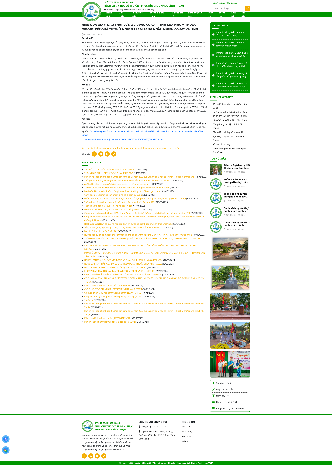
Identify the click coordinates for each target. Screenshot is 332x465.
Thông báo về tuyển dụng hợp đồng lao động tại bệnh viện (235, 195)
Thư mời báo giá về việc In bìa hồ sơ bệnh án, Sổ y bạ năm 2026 (232, 54)
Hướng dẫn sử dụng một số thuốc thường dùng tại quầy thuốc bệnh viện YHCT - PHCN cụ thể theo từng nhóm (138, 234)
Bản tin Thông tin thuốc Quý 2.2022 (101, 231)
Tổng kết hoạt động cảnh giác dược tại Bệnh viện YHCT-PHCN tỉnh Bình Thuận (122, 227)
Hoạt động (187, 431)
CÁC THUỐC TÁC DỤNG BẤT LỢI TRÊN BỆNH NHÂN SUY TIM (113, 289)
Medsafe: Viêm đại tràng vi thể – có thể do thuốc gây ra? (111, 209)
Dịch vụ (210, 14)
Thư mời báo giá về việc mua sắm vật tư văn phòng (230, 34)
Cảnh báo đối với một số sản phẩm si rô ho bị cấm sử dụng (113, 194)
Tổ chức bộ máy (137, 14)
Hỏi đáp (243, 14)
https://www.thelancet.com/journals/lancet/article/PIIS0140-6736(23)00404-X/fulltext (123, 139)
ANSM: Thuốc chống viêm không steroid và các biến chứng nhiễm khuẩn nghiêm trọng (127, 187)
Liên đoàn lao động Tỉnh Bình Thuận (230, 120)
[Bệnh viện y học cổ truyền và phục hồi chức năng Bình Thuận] (91, 11)
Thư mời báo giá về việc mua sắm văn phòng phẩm (230, 44)
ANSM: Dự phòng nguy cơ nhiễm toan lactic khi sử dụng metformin (117, 184)
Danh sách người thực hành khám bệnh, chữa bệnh (237, 209)
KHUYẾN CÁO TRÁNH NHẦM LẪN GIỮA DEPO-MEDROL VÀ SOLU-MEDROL (119, 271)
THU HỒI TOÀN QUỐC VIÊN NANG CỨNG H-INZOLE (109, 169)
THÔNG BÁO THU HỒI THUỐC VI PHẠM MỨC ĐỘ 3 (108, 173)
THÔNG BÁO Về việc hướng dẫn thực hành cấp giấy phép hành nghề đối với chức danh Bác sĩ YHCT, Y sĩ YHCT (237, 181)
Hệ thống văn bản (195, 14)
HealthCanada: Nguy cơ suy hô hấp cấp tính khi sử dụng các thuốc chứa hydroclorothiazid (128, 223)
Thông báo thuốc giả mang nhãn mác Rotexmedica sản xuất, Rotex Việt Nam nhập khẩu (127, 180)
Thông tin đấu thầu (157, 14)
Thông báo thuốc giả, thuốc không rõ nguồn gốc (108, 205)
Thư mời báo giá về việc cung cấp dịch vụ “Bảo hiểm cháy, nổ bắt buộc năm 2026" (232, 65)
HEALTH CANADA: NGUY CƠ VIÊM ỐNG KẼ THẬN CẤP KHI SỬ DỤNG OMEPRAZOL (123, 260)
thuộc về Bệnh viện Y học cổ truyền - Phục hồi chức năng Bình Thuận (166, 463)
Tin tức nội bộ (177, 14)
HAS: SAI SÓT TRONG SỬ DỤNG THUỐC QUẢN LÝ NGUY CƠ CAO (115, 267)
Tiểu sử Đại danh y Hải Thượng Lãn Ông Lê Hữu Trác (237, 166)
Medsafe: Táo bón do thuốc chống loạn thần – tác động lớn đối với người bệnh (122, 191)
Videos (185, 441)
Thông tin (222, 14)
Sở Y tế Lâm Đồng (221, 144)
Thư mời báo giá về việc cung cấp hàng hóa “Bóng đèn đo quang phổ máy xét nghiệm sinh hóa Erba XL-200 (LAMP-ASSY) (232, 75)
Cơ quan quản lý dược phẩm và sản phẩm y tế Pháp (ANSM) (113, 296)
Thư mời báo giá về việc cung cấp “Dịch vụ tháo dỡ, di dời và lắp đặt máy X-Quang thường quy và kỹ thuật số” (232, 85)
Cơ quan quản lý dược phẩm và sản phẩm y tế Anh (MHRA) (112, 292)
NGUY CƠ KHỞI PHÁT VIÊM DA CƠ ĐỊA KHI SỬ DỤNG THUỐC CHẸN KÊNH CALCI (123, 263)
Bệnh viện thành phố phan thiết (228, 132)
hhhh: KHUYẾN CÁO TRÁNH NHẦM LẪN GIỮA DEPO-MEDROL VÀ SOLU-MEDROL (123, 274)
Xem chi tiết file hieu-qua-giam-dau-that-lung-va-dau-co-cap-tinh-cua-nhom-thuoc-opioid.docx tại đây (131, 148)
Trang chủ (109, 14)
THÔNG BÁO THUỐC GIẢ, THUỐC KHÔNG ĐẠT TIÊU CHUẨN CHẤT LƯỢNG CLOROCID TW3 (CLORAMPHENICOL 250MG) (142, 238)
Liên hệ (233, 14)
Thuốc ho (89, 300)
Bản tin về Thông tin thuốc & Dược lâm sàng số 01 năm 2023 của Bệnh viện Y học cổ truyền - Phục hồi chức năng (139, 176)
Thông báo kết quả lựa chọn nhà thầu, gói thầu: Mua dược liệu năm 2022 (120, 202)
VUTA (210, 463)
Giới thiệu (122, 14)
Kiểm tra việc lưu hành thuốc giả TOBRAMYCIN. (107, 285)
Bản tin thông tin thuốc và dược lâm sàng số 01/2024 (110, 321)
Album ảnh (187, 436)
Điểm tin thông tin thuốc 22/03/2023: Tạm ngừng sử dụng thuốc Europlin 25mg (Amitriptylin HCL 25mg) (135, 198)
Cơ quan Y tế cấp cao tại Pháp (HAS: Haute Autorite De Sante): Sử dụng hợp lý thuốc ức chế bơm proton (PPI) (137, 213)
